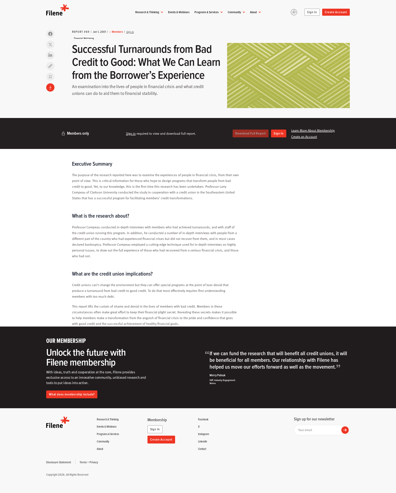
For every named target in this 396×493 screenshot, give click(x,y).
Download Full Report (250, 133)
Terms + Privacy (89, 462)
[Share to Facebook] (50, 34)
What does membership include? (72, 394)
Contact (202, 449)
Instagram (203, 434)
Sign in (131, 133)
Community (234, 12)
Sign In (312, 12)
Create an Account (304, 136)
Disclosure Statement (58, 462)
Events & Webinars (179, 12)
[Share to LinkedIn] (50, 55)
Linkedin (202, 441)
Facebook (203, 419)
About (253, 12)
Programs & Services (206, 12)
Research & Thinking (147, 12)
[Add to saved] (50, 77)
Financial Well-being (84, 38)
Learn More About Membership (313, 130)
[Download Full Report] (50, 87)
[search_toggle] (293, 12)
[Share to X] (50, 44)
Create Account (336, 12)
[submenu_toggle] (162, 12)
